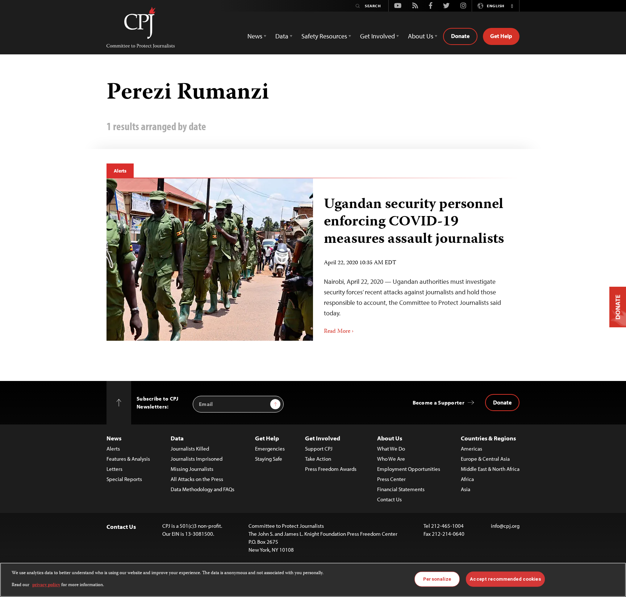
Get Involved (322, 438)
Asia (465, 489)
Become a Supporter (438, 402)
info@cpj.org (505, 525)
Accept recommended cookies (505, 579)
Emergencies (270, 448)
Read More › (339, 331)
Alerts (120, 170)
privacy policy (46, 585)
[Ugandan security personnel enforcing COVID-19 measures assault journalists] (210, 259)
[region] (313, 580)
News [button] (254, 36)
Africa (467, 479)
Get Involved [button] (377, 36)
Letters (114, 468)
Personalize (437, 579)
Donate (460, 36)
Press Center (391, 479)
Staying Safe (268, 458)
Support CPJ (319, 448)
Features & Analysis (128, 458)
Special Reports (124, 479)
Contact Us (389, 499)
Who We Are (391, 458)
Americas (471, 448)
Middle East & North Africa (490, 468)
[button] (512, 6)
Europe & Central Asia (485, 458)
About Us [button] (420, 36)
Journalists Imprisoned (196, 458)
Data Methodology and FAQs (202, 489)
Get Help (501, 36)
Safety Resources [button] (324, 36)
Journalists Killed (190, 448)
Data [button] (281, 36)
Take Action (318, 458)
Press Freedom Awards (330, 468)
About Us (389, 438)
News (114, 438)
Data (177, 438)
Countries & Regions (488, 438)
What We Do (391, 448)
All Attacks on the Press (197, 479)
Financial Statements (401, 489)
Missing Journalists (192, 468)
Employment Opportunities (408, 468)
